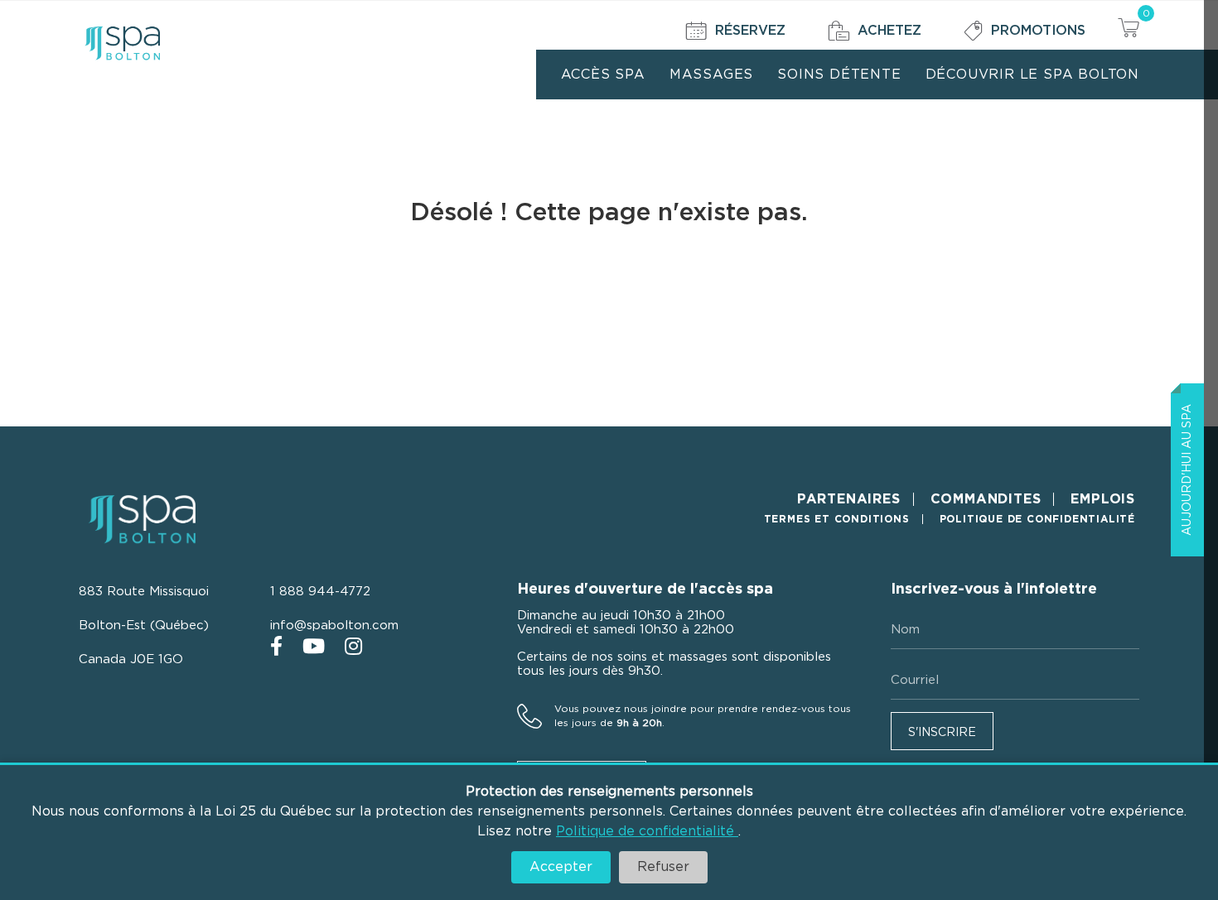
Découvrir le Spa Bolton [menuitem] (1032, 74)
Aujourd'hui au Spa (1187, 470)
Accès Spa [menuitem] (603, 74)
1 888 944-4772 (320, 591)
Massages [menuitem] (711, 74)
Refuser (663, 867)
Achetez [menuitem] (889, 30)
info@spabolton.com (334, 625)
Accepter (560, 867)
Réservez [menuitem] (750, 30)
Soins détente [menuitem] (839, 74)
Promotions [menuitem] (1038, 30)
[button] (942, 731)
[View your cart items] (1128, 30)
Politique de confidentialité (647, 831)
